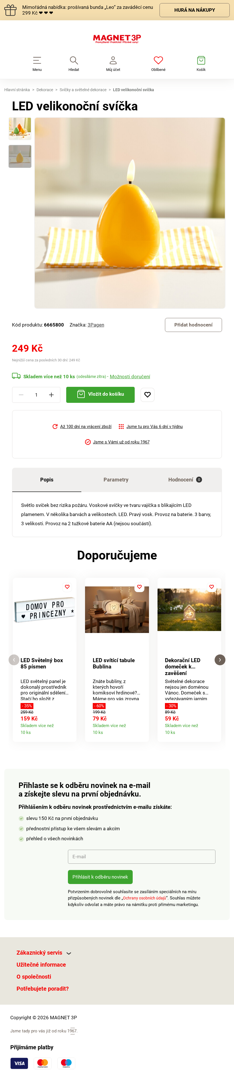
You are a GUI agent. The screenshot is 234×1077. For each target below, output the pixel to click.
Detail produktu (69, 731)
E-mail (79, 856)
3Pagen (96, 325)
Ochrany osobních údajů (144, 898)
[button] (14, 660)
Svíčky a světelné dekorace (83, 89)
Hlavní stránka (17, 89)
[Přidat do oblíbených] (147, 395)
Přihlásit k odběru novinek (100, 877)
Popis (46, 480)
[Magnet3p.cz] (117, 40)
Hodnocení (184, 480)
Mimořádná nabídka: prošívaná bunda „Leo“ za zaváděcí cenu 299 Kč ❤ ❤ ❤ (87, 10)
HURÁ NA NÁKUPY (194, 10)
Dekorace (45, 89)
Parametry (116, 480)
